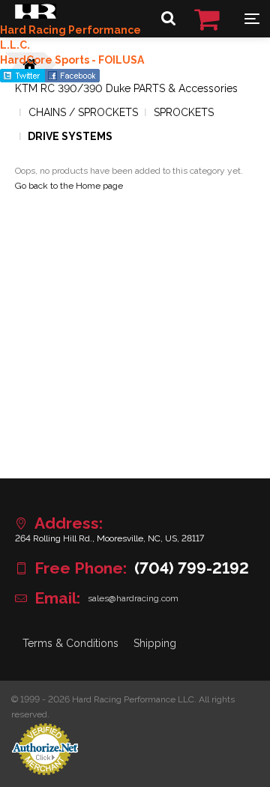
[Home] (35, 15)
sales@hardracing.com (133, 598)
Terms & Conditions (70, 643)
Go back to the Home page (69, 185)
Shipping (155, 643)
